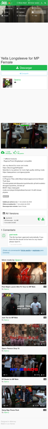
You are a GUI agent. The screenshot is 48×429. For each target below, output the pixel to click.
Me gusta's (20, 153)
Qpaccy (17, 79)
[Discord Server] (15, 82)
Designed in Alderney (8, 421)
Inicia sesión (26, 250)
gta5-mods (13, 234)
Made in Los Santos (8, 424)
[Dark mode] (41, 3)
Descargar (25, 68)
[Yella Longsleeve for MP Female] (24, 136)
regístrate (36, 250)
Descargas (9, 153)
